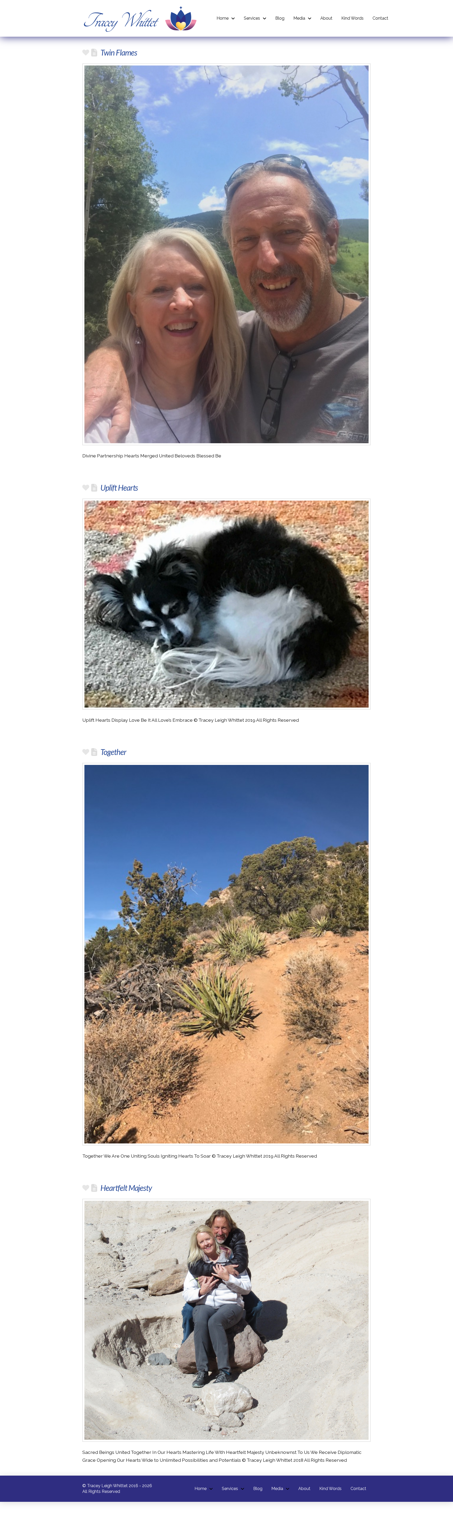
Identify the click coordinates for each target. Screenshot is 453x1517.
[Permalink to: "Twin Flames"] (226, 254)
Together (113, 752)
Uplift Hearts (119, 487)
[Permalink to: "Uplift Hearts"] (226, 604)
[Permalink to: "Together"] (226, 954)
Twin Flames (118, 52)
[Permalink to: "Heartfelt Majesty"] (226, 1320)
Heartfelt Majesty (126, 1187)
